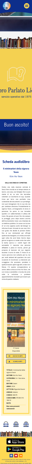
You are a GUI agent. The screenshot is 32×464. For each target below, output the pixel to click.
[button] (26, 5)
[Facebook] (11, 455)
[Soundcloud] (20, 455)
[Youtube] (16, 455)
